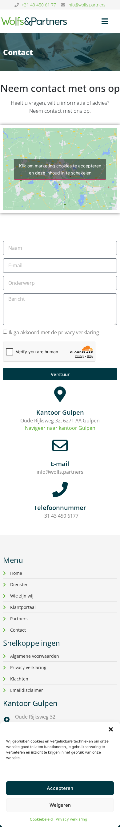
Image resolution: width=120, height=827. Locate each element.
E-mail (60, 464)
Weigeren (60, 805)
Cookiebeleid (41, 819)
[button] (111, 729)
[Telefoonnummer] (60, 489)
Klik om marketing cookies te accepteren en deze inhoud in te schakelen (60, 169)
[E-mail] (60, 445)
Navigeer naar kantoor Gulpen (60, 428)
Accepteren (60, 788)
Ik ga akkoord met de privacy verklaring (54, 332)
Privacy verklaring (71, 819)
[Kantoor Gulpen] (60, 394)
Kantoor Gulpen (60, 412)
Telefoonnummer (60, 508)
